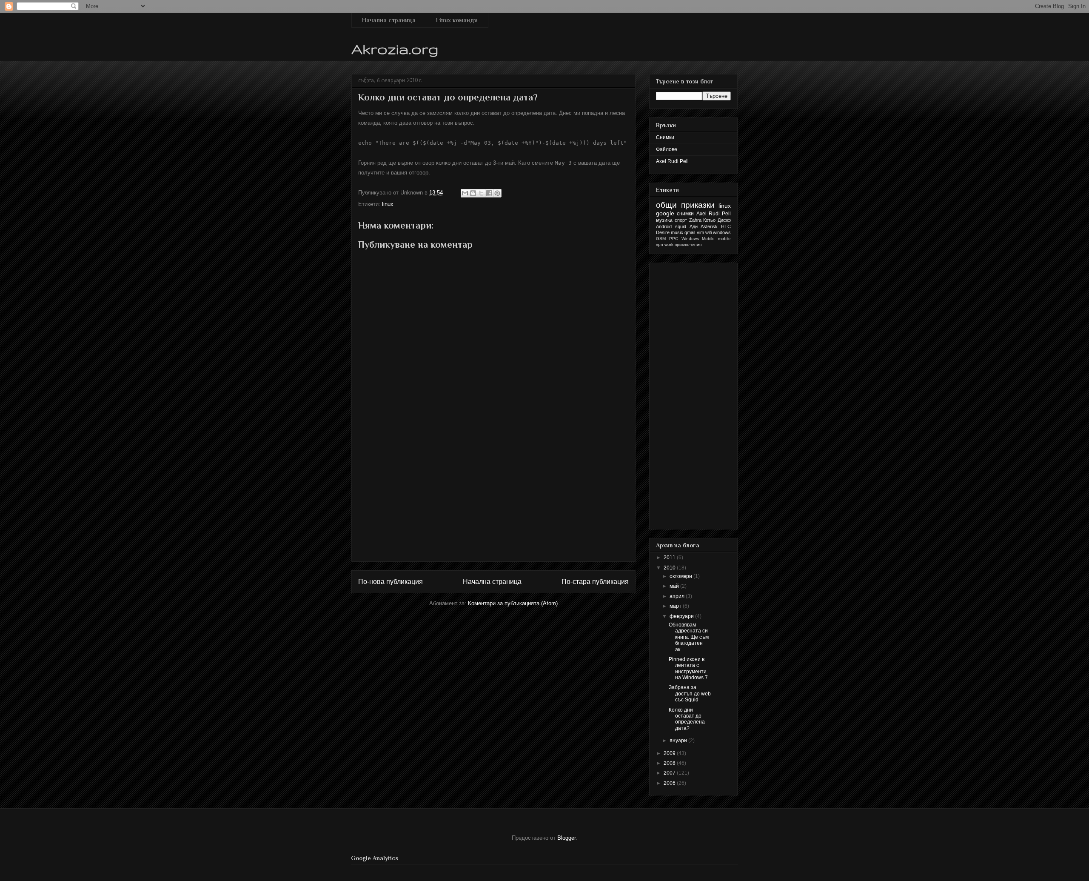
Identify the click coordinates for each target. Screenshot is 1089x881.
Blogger (566, 838)
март (676, 606)
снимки (685, 214)
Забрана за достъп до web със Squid (690, 693)
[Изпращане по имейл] (465, 193)
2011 (670, 558)
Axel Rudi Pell (672, 161)
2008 (670, 763)
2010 (670, 568)
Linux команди (457, 20)
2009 (670, 753)
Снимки (665, 137)
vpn (659, 244)
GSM (661, 238)
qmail (689, 232)
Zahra (695, 220)
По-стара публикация (595, 581)
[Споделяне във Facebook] (489, 193)
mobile (724, 238)
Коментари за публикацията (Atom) (513, 603)
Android (664, 226)
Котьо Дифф (717, 220)
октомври (681, 576)
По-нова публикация (390, 581)
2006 (670, 783)
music (677, 232)
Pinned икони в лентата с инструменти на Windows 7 (688, 668)
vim (700, 232)
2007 (670, 773)
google (665, 213)
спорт (681, 220)
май (675, 586)
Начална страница (389, 20)
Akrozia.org (395, 48)
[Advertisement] (493, 502)
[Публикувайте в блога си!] (473, 193)
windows (722, 232)
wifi (708, 232)
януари (679, 741)
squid (680, 226)
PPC (673, 238)
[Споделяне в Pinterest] (497, 193)
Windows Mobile (698, 238)
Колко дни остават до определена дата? (687, 719)
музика (664, 220)
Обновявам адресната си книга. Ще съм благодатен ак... (689, 637)
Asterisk (709, 226)
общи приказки (685, 204)
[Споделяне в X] (481, 193)
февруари (682, 616)
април (678, 596)
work (668, 244)
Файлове (666, 149)
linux (387, 204)
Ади (694, 226)
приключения (688, 244)
